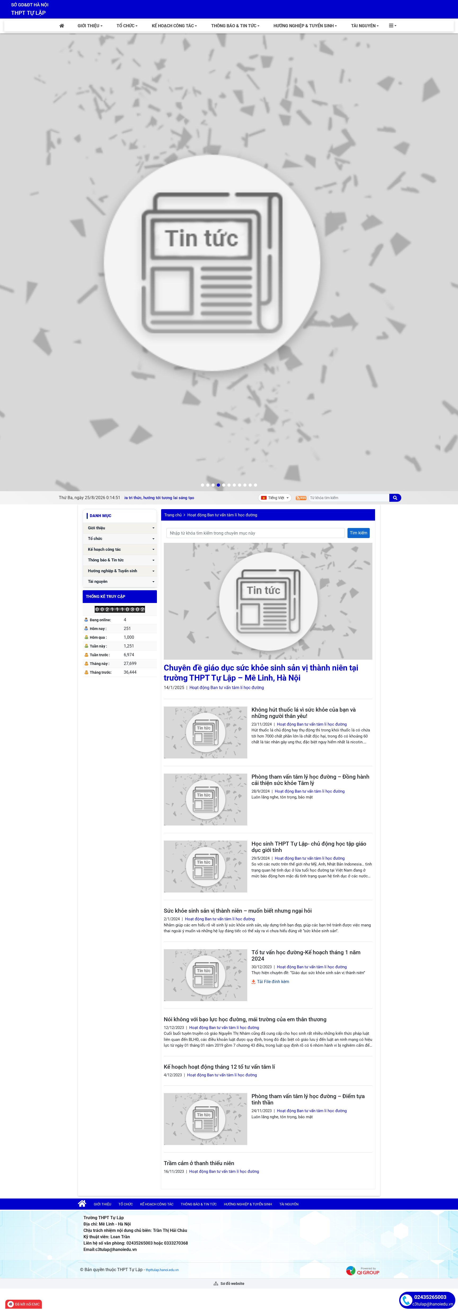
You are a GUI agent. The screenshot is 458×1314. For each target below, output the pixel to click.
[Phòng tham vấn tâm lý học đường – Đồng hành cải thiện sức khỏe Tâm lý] (205, 799)
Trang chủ (173, 515)
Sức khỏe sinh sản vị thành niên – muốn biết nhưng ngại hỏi (238, 911)
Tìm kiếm (358, 532)
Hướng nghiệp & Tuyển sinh (304, 25)
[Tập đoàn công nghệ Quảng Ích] (363, 1270)
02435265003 (430, 1297)
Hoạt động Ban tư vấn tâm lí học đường (222, 515)
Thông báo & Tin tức (233, 25)
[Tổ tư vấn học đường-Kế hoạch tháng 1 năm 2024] (205, 975)
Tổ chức (125, 25)
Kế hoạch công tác (173, 25)
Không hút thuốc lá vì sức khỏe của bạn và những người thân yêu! (304, 713)
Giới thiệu (88, 25)
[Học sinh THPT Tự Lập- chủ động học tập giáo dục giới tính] (205, 867)
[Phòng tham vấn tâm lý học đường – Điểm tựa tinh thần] (205, 1119)
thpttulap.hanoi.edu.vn (162, 1270)
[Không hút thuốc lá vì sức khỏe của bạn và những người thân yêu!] (205, 732)
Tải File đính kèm (272, 981)
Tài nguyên (363, 25)
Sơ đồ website (232, 1283)
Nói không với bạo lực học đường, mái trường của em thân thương (245, 1019)
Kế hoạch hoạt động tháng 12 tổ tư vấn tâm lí (219, 1067)
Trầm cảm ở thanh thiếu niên (199, 1163)
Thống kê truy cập (105, 596)
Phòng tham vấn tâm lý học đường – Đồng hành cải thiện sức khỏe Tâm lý (310, 780)
